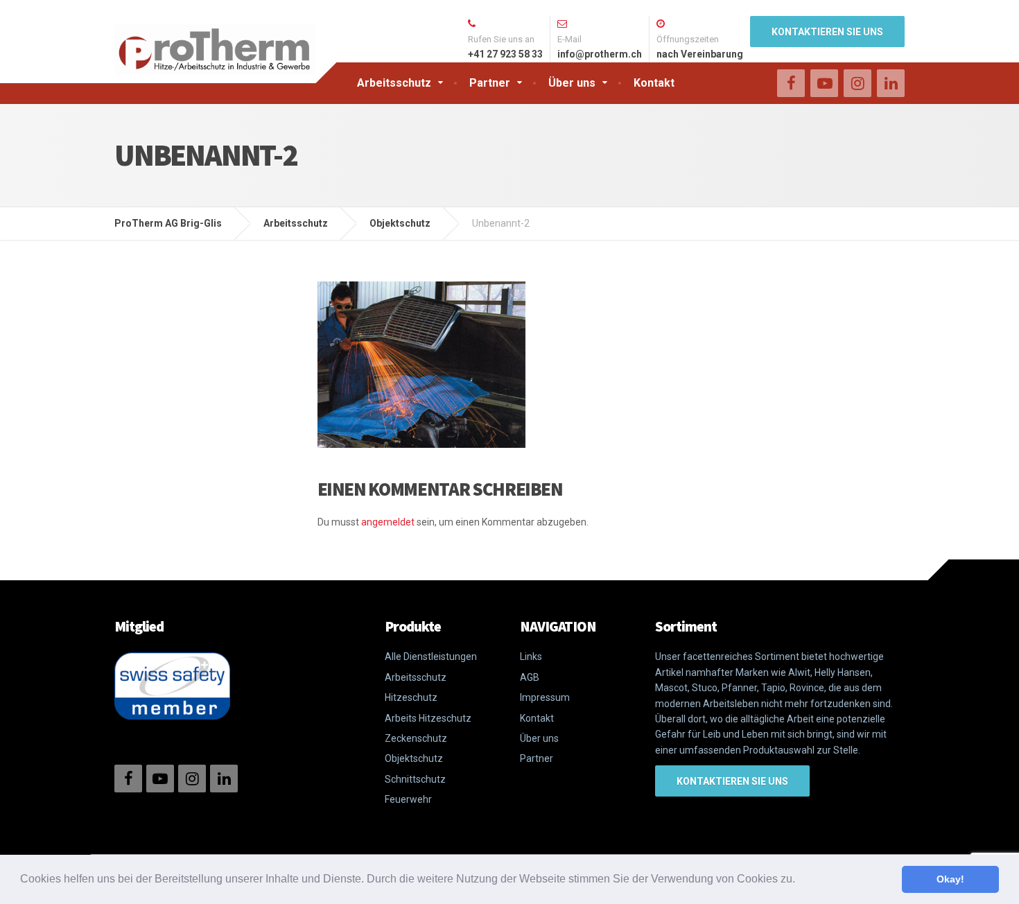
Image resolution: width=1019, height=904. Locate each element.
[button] (800, 880)
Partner (489, 82)
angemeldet (388, 522)
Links (531, 656)
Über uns (571, 82)
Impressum (545, 697)
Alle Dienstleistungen (431, 656)
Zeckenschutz (416, 738)
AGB (529, 677)
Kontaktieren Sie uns (827, 31)
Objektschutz (414, 758)
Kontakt (654, 82)
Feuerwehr (408, 799)
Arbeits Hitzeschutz (428, 718)
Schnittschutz (415, 779)
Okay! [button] (950, 879)
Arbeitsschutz (394, 82)
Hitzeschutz (411, 697)
